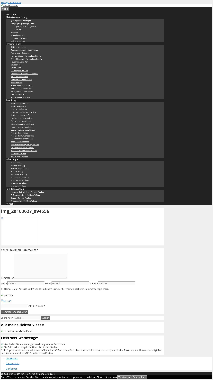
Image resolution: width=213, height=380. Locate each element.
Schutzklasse (16, 68)
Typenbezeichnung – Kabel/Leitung (25, 50)
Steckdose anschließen (20, 103)
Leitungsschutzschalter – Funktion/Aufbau (27, 192)
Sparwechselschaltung (19, 168)
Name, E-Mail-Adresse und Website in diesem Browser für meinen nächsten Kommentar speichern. (56, 288)
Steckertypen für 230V (19, 71)
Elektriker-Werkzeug (17, 17)
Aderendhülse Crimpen (20, 142)
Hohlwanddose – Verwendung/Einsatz (26, 56)
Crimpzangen (16, 29)
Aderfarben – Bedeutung (20, 53)
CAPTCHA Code (35, 305)
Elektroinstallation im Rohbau (22, 147)
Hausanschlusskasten (19, 62)
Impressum (12, 358)
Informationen (13, 43)
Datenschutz (12, 363)
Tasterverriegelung (18, 186)
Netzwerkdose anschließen (21, 118)
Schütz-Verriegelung (19, 183)
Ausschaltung (16, 162)
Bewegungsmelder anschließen (23, 112)
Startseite (11, 14)
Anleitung (11, 100)
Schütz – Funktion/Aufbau (21, 198)
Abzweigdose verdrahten (21, 121)
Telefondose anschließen (21, 115)
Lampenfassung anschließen (22, 124)
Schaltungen (12, 159)
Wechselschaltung (18, 165)
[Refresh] (6, 300)
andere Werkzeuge (18, 41)
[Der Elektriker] (9, 5)
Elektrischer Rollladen (19, 156)
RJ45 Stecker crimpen (19, 133)
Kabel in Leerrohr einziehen (22, 127)
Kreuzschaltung (17, 171)
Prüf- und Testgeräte (19, 38)
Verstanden (124, 377)
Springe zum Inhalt (11, 2)
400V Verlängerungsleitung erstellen (25, 145)
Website (93, 283)
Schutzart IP (15, 65)
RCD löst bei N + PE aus (20, 97)
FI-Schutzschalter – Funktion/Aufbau (25, 195)
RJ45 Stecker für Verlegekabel (22, 136)
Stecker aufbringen (18, 106)
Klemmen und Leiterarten (21, 88)
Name (4, 283)
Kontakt (10, 203)
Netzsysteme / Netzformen (22, 91)
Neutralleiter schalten (19, 76)
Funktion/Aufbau (15, 188)
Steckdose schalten (18, 153)
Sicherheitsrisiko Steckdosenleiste (24, 73)
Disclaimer (11, 368)
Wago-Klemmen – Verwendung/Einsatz (26, 59)
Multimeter (15, 32)
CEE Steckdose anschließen (22, 139)
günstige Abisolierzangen (21, 20)
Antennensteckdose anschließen (24, 150)
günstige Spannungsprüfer (26, 26)
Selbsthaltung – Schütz (20, 180)
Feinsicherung (16, 82)
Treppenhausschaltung (20, 177)
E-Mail (48, 283)
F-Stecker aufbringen (19, 109)
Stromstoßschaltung (19, 174)
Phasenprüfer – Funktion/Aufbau (24, 201)
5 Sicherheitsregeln (18, 47)
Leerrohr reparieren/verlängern (23, 130)
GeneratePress (47, 373)
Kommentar (7, 277)
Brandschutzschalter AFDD (21, 85)
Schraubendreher (17, 35)
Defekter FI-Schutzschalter (21, 79)
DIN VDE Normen (18, 94)
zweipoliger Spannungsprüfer (22, 23)
